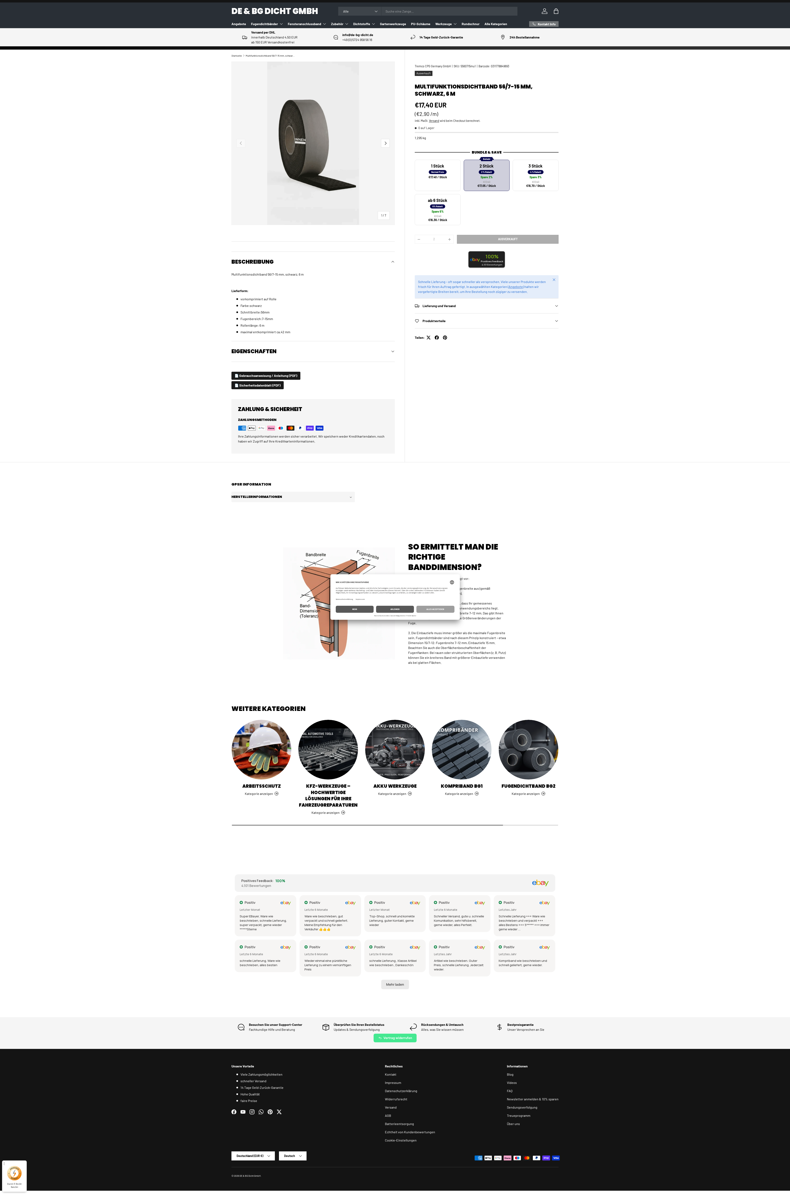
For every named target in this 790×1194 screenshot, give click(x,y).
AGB (388, 1115)
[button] (556, 11)
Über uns (513, 1124)
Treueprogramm (518, 1115)
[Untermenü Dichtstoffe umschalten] (373, 23)
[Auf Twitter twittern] (428, 337)
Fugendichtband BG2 (528, 786)
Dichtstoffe (361, 24)
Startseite (236, 55)
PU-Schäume (420, 24)
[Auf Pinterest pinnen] (445, 337)
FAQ (509, 1091)
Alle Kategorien (495, 24)
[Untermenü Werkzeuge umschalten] (455, 23)
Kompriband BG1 (462, 786)
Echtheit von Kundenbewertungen (410, 1132)
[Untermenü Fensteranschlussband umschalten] (324, 23)
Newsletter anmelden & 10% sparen (533, 1099)
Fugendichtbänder (264, 24)
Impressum (393, 1083)
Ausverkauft (508, 239)
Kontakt (390, 1074)
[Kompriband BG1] (461, 749)
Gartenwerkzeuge (393, 24)
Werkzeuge (443, 24)
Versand (434, 120)
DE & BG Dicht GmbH (250, 1175)
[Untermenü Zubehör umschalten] (346, 23)
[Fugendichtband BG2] (528, 749)
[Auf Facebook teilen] (437, 337)
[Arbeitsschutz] (261, 749)
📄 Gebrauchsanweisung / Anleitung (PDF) (266, 375)
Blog (510, 1074)
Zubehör (337, 24)
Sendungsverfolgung (522, 1107)
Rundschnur (471, 24)
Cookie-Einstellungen (401, 1140)
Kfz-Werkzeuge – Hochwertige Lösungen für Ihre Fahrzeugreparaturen (328, 795)
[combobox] (427, 11)
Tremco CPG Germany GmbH (433, 66)
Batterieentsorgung (399, 1124)
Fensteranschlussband (304, 24)
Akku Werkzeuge (395, 786)
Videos (512, 1083)
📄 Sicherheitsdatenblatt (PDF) (258, 385)
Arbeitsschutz (261, 786)
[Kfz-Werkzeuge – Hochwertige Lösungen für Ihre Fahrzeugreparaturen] (328, 749)
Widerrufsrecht (396, 1099)
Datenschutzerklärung (401, 1091)
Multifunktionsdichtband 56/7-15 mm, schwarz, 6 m (270, 55)
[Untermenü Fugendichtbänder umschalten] (281, 23)
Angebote (238, 24)
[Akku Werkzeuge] (395, 749)
